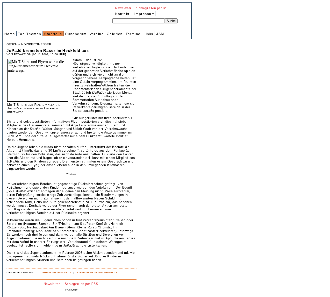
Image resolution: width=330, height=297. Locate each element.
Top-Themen (29, 34)
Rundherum (76, 34)
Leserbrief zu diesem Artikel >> (96, 272)
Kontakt (122, 14)
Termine (133, 34)
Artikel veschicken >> (56, 272)
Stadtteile (53, 34)
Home (9, 34)
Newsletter (123, 8)
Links (148, 34)
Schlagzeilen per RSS (153, 8)
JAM (160, 34)
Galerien (115, 34)
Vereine (97, 34)
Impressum (144, 14)
